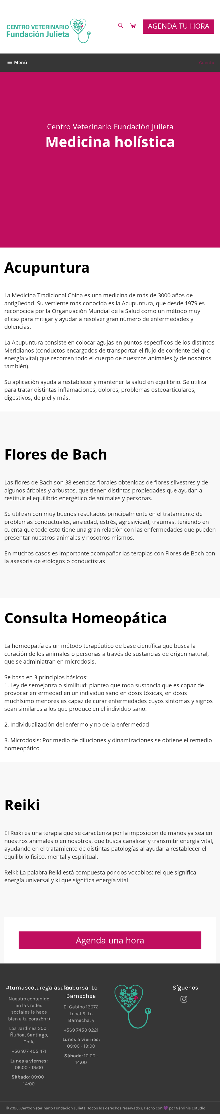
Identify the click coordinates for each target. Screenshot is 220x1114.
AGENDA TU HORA (178, 26)
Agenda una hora (110, 940)
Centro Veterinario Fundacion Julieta (53, 1108)
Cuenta (206, 62)
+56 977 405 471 (29, 1051)
